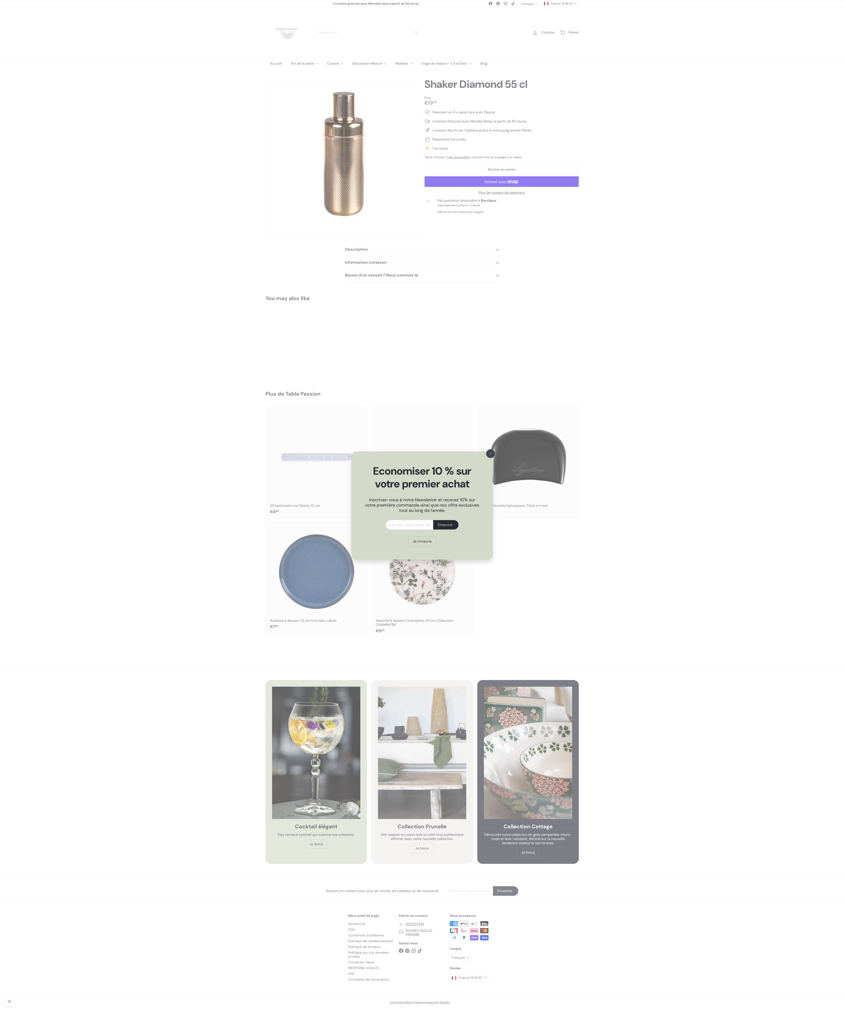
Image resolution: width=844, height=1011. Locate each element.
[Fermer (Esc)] (490, 453)
